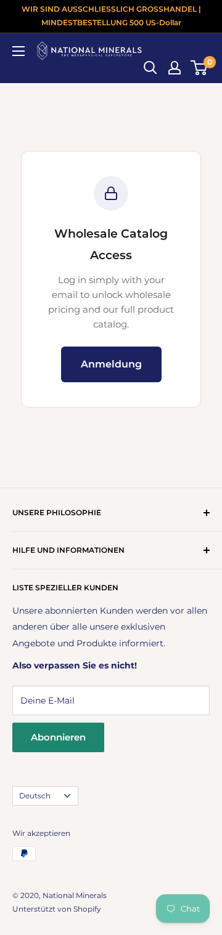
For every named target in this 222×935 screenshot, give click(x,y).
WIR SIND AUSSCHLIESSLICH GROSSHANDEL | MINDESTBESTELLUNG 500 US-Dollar (111, 15)
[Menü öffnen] (18, 51)
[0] (199, 67)
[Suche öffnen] (150, 67)
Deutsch (35, 795)
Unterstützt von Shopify (56, 908)
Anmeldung (111, 364)
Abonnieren (58, 737)
